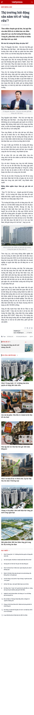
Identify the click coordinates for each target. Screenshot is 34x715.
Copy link (30, 332)
